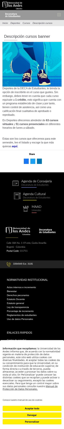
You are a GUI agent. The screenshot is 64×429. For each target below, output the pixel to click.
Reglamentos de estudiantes (22, 315)
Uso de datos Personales (20, 319)
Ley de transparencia (18, 307)
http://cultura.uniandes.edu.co (32, 196)
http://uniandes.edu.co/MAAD (32, 209)
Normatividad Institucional (27, 279)
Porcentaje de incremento (20, 311)
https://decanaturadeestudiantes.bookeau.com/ (32, 184)
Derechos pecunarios (18, 295)
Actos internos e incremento (21, 287)
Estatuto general (15, 303)
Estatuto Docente (16, 299)
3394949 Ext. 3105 (23, 263)
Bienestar (12, 291)
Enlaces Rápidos (19, 332)
